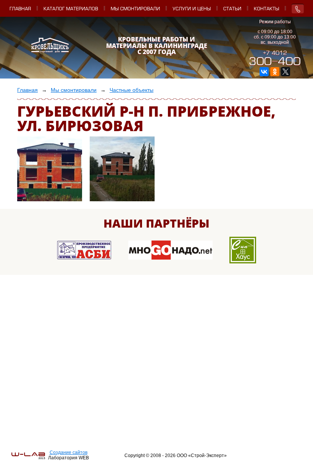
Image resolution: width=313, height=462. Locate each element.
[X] (285, 71)
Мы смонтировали (135, 9)
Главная (20, 9)
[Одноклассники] (274, 71)
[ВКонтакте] (264, 71)
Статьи (232, 9)
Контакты (266, 9)
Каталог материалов (71, 9)
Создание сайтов (68, 452)
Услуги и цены (192, 9)
